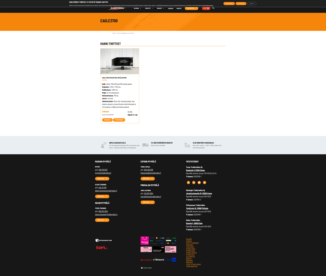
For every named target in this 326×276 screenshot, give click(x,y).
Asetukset (252, 3)
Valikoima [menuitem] (136, 8)
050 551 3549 (103, 211)
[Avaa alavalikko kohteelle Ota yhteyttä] (195, 8)
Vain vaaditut (241, 3)
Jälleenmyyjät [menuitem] (190, 257)
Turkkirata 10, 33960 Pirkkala (197, 208)
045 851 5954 (148, 193)
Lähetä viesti (100, 178)
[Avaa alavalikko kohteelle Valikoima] (140, 8)
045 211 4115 (102, 187)
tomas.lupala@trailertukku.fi (151, 173)
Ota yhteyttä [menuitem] (190, 8)
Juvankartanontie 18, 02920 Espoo (199, 193)
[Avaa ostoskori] (207, 8)
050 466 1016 (148, 169)
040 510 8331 (103, 169)
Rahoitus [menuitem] (179, 8)
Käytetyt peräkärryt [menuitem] (192, 243)
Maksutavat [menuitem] (189, 260)
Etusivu (114, 33)
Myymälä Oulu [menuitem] (190, 255)
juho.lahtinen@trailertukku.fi (151, 196)
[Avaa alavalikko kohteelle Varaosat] (163, 8)
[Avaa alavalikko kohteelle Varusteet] (152, 8)
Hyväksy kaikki (229, 3)
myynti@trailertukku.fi (103, 173)
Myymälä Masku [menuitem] (190, 249)
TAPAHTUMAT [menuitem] (189, 245)
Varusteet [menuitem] (148, 8)
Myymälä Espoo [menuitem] (190, 251)
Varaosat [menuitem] (159, 8)
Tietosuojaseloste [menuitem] (191, 266)
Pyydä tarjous (119, 120)
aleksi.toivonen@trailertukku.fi (106, 190)
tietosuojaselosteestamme (207, 5)
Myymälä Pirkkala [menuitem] (191, 253)
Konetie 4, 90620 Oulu (194, 223)
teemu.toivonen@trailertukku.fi (106, 214)
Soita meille (107, 120)
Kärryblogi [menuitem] (189, 262)
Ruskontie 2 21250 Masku (195, 170)
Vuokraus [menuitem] (170, 8)
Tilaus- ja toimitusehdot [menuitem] (193, 264)
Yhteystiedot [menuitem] (190, 247)
